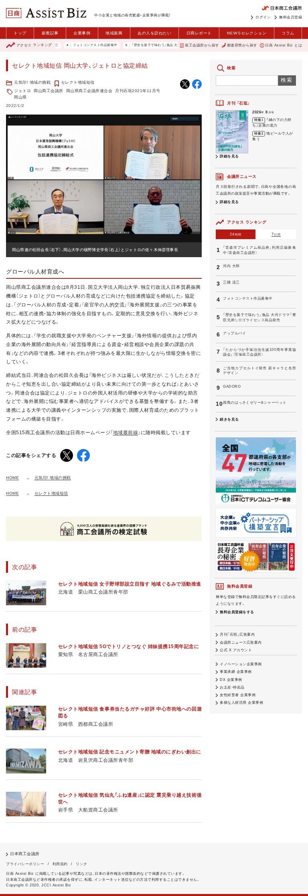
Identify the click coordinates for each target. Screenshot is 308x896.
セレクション (247, 33)
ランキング (34, 45)
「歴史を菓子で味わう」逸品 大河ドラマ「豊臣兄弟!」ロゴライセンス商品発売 (175, 45)
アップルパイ (234, 333)
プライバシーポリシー (25, 864)
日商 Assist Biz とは (283, 45)
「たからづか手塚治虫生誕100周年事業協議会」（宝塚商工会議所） (259, 352)
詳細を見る (229, 156)
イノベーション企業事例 (241, 664)
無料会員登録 (290, 17)
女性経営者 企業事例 (237, 695)
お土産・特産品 (232, 687)
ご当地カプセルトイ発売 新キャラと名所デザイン (259, 370)
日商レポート (199, 33)
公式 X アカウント (236, 650)
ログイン (263, 17)
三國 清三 (231, 282)
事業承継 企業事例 (236, 672)
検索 (287, 80)
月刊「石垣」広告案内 (237, 634)
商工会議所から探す (202, 45)
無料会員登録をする (237, 612)
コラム (288, 33)
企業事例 (81, 33)
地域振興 (113, 33)
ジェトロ (22, 91)
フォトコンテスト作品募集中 (81, 45)
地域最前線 (125, 432)
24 (235, 234)
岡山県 (20, 97)
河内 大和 (231, 266)
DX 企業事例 (231, 680)
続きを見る (229, 419)
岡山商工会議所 (48, 91)
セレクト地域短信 (78, 82)
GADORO (232, 387)
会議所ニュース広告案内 (241, 642)
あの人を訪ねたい (154, 33)
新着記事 (50, 33)
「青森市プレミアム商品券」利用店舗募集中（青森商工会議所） (259, 250)
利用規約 (60, 864)
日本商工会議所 (25, 854)
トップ (20, 33)
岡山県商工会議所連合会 (89, 91)
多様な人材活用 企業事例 (241, 703)
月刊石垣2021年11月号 (137, 91)
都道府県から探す (242, 45)
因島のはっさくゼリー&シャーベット (255, 403)
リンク (81, 864)
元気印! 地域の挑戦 (32, 82)
